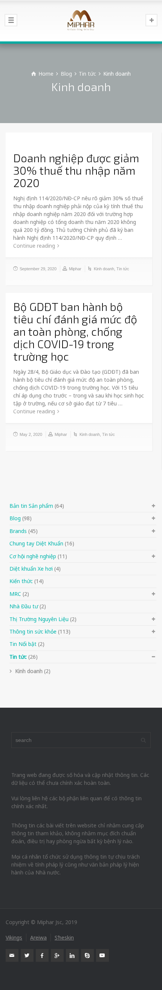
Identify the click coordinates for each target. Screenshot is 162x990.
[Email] (12, 955)
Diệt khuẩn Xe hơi (31, 568)
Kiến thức (21, 581)
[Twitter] (27, 955)
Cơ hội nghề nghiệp (32, 556)
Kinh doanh (104, 269)
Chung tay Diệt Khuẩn (36, 543)
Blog (15, 518)
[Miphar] (81, 20)
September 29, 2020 (38, 269)
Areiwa (38, 937)
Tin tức (122, 269)
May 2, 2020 (31, 434)
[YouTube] (102, 955)
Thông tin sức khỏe (33, 631)
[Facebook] (42, 955)
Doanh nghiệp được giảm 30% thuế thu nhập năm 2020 (76, 170)
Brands (18, 531)
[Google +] (57, 955)
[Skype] (87, 955)
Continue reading (34, 245)
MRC (15, 593)
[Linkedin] (72, 955)
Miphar (75, 269)
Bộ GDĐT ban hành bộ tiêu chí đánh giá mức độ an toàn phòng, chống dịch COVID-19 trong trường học (75, 331)
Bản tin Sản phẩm (31, 505)
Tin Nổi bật (23, 643)
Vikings (14, 937)
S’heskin (64, 937)
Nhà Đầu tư (23, 606)
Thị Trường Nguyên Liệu (39, 619)
